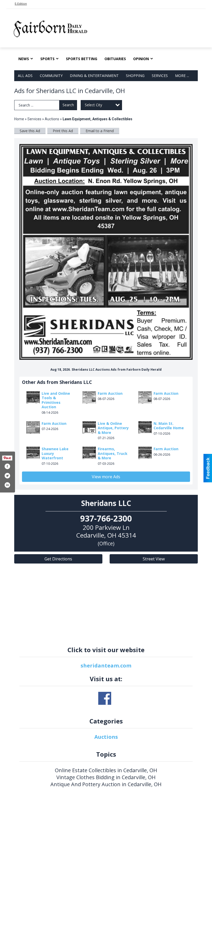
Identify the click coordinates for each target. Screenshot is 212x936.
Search (68, 104)
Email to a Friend (100, 130)
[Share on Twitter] (7, 475)
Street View (154, 559)
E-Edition (21, 3)
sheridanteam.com (106, 665)
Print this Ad (63, 130)
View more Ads (106, 477)
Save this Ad (30, 130)
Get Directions (58, 559)
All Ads (25, 75)
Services (160, 75)
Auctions (52, 119)
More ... (182, 75)
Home (19, 119)
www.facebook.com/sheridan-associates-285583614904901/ (104, 698)
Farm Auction (110, 393)
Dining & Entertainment (94, 75)
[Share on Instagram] (7, 485)
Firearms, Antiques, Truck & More (112, 453)
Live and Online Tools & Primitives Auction (56, 400)
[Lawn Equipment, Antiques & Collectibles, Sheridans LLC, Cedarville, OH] (106, 251)
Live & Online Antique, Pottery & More (113, 428)
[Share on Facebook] (7, 466)
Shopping (135, 75)
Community (51, 75)
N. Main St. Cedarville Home (169, 426)
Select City (93, 104)
